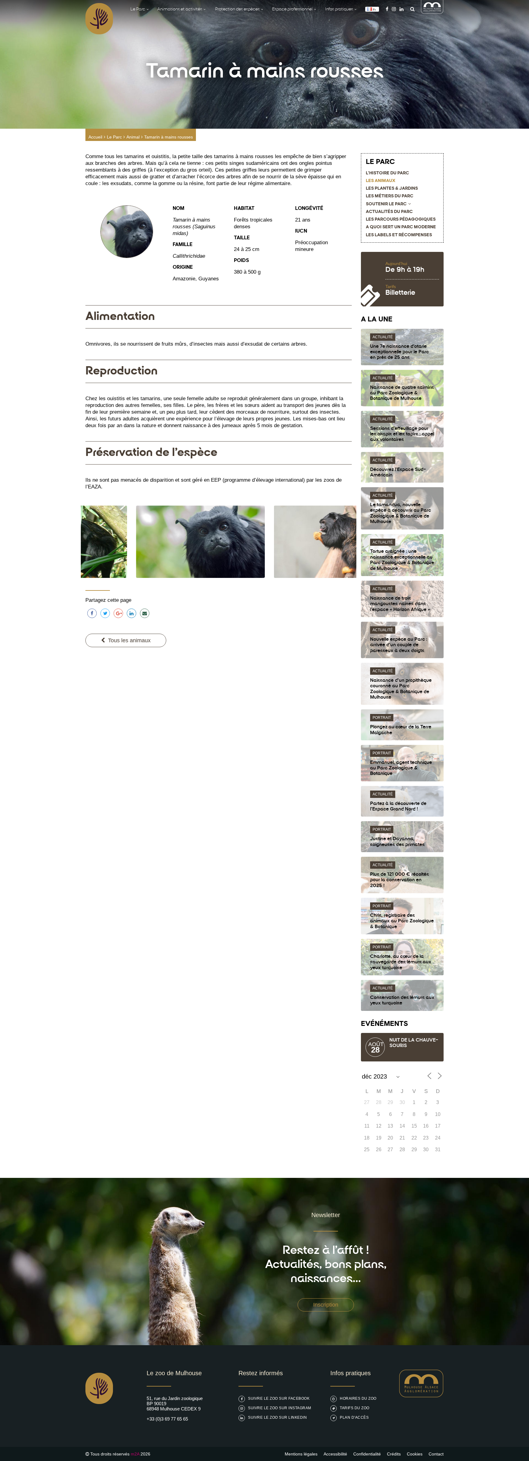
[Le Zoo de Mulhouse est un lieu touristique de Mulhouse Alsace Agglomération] (421, 1395)
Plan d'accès (354, 1417)
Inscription (325, 1305)
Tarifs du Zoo (355, 1408)
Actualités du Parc (389, 212)
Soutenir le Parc (386, 204)
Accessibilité (335, 1454)
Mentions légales (301, 1454)
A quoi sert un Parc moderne (401, 227)
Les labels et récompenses (399, 235)
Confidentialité (367, 1454)
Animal (133, 137)
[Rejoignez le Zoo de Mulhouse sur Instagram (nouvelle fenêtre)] (394, 9)
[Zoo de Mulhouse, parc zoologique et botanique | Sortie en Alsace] (99, 1419)
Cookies (414, 1454)
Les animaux (380, 181)
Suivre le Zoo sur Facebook (279, 1398)
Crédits (394, 1454)
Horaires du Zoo (358, 1398)
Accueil (95, 137)
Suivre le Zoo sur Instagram (279, 1408)
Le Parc (114, 137)
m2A (135, 1454)
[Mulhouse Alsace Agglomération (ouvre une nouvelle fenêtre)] (432, 12)
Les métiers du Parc (389, 196)
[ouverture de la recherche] (410, 9)
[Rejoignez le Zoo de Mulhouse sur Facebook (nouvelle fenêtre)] (387, 9)
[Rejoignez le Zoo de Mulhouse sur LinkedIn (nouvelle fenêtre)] (401, 9)
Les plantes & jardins (392, 188)
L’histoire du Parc (387, 173)
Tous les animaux (129, 640)
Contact (436, 1454)
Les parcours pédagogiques (401, 219)
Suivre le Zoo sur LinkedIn (277, 1417)
